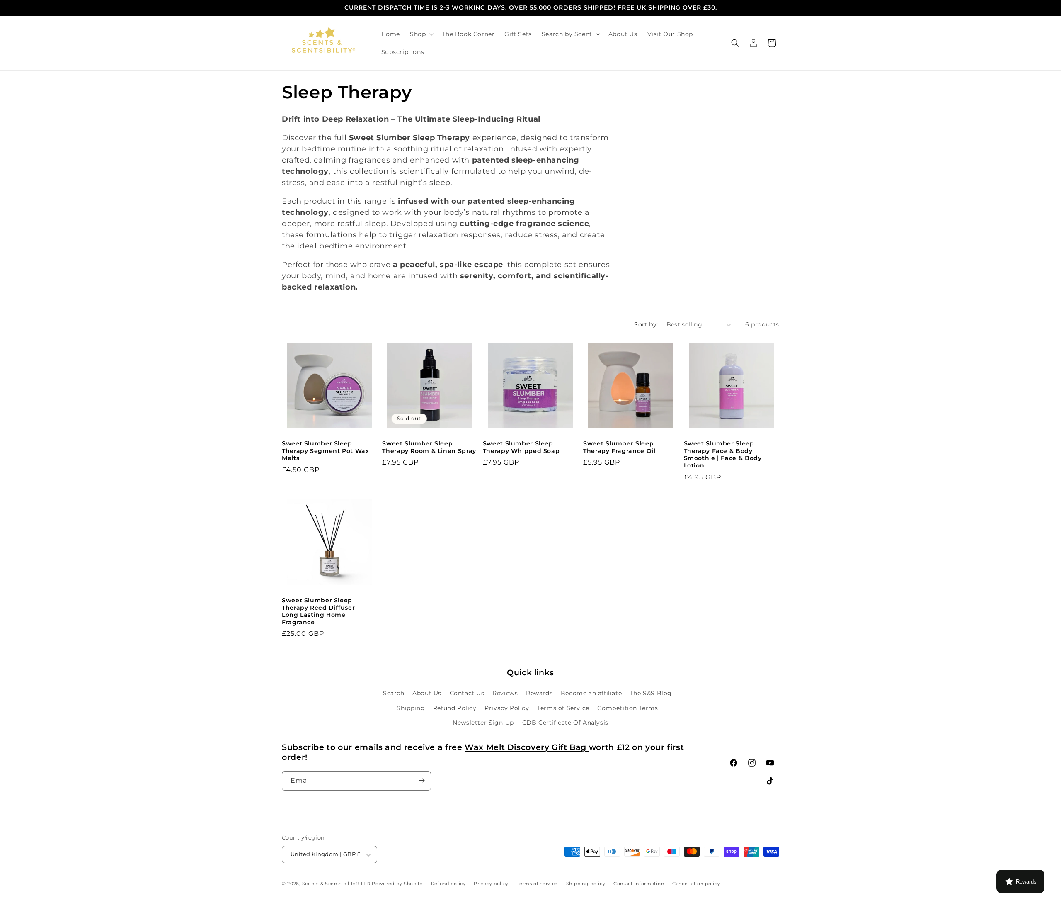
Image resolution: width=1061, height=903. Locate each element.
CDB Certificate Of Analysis (565, 722)
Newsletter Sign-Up (483, 722)
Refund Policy (455, 707)
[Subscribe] (421, 780)
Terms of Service (563, 707)
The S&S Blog (651, 693)
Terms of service (537, 883)
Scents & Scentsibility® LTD (336, 884)
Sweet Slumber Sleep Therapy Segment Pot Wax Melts (325, 450)
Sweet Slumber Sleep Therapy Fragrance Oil (619, 447)
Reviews (505, 693)
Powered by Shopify (397, 884)
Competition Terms (627, 707)
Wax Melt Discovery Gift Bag (527, 747)
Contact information (638, 883)
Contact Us (467, 693)
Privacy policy (491, 883)
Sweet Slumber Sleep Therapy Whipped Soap (521, 447)
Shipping (411, 707)
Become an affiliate (591, 693)
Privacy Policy (506, 707)
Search (394, 693)
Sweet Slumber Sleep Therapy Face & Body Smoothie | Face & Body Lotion (723, 454)
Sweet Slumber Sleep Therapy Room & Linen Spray (429, 447)
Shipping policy (586, 883)
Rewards (539, 693)
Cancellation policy (696, 883)
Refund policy (448, 883)
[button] (421, 34)
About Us (426, 693)
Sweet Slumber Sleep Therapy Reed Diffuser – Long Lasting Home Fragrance (321, 611)
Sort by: (646, 324)
